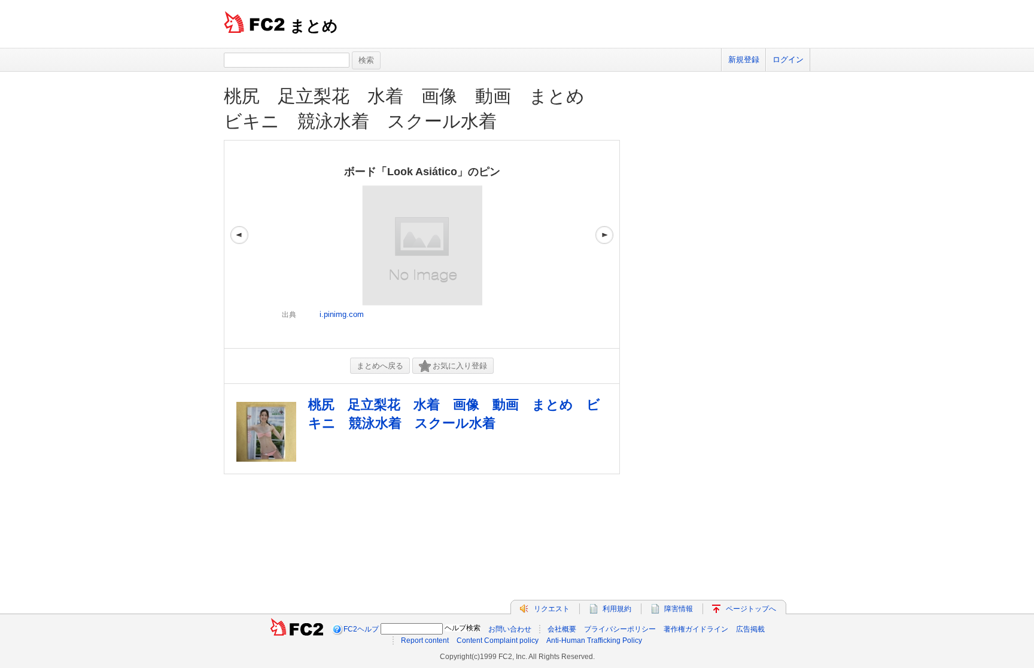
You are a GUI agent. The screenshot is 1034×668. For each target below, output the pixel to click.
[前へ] (239, 244)
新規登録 (743, 59)
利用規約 (617, 609)
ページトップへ (751, 609)
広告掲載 (750, 629)
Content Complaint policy (498, 640)
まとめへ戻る (380, 365)
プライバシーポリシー (620, 629)
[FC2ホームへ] (297, 629)
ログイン (788, 59)
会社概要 (562, 629)
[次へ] (604, 244)
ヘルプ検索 (462, 628)
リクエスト (552, 609)
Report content (425, 640)
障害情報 (678, 609)
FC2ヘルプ (361, 629)
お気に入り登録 (460, 365)
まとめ (314, 26)
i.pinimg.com (342, 314)
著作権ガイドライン (696, 629)
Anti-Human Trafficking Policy (594, 640)
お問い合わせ (509, 629)
